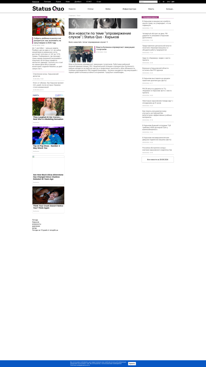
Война (108, 9)
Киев (68, 2)
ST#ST (89, 2)
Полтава (47, 2)
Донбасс (78, 2)
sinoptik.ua (54, 230)
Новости (72, 9)
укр (168, 2)
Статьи (90, 9)
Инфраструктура (129, 9)
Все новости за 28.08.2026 (157, 160)
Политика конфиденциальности (80, 365)
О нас (99, 2)
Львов (58, 2)
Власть (151, 9)
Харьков (35, 2)
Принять (132, 363)
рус (173, 2)
